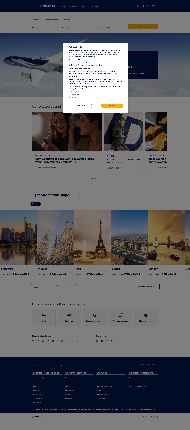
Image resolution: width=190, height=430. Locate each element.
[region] (95, 78)
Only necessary (80, 105)
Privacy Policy (75, 92)
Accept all (112, 105)
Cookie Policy (75, 94)
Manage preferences (78, 100)
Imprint (73, 97)
